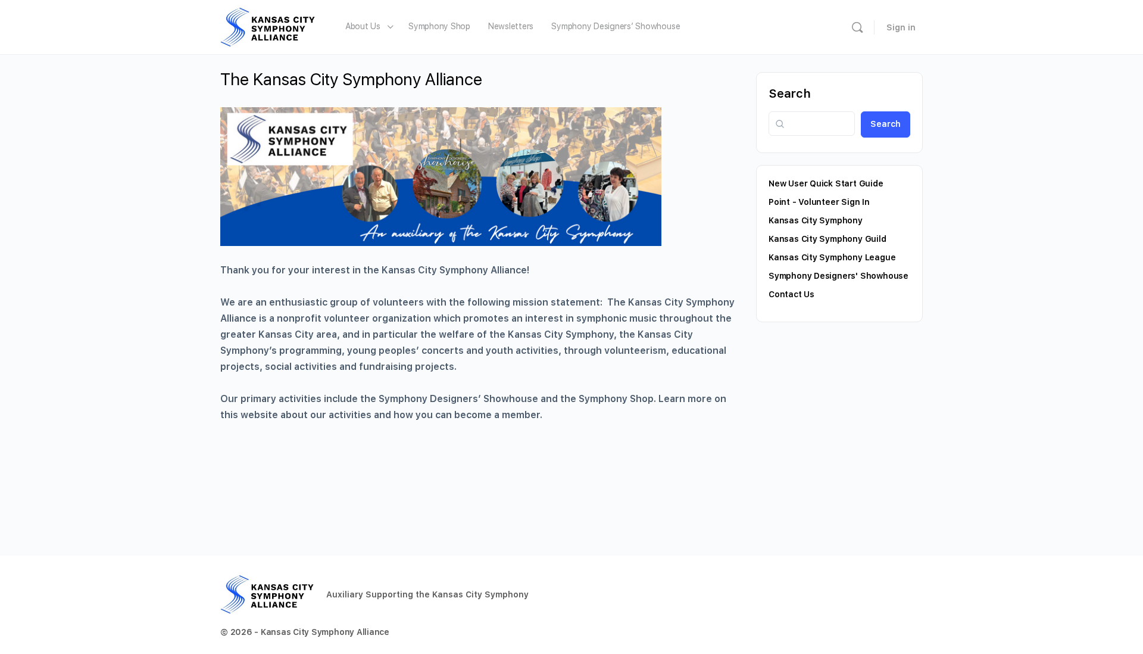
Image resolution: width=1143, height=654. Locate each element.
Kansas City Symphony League (832, 257)
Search (790, 93)
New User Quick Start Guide (826, 183)
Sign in (901, 27)
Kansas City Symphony (816, 220)
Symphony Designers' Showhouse (838, 276)
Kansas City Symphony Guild (827, 239)
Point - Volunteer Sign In (819, 202)
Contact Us (791, 294)
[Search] (857, 27)
